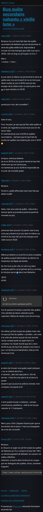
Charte (24, 490)
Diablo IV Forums (7, 3)
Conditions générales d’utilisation (15, 495)
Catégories (14, 490)
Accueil (4, 490)
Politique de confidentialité (12, 500)
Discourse (17, 506)
